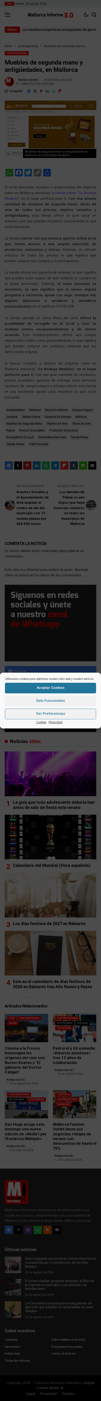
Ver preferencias (50, 713)
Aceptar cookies (50, 688)
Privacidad (55, 722)
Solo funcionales (50, 700)
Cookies (41, 722)
